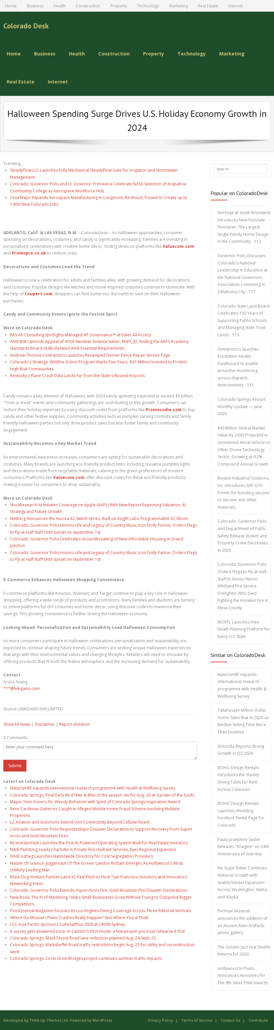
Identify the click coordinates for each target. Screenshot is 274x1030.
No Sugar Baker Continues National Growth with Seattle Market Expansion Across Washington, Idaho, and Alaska (243, 882)
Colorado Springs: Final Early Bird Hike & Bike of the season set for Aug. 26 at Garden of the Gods (102, 795)
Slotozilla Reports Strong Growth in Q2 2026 (241, 749)
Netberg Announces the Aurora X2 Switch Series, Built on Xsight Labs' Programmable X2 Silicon (99, 518)
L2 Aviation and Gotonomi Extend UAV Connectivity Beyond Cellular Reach (80, 822)
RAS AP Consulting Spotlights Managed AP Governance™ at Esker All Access (80, 335)
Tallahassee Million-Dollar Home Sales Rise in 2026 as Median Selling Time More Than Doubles (243, 721)
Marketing (178, 6)
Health (59, 6)
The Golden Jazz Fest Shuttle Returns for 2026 (244, 950)
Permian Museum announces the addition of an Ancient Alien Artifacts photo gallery (242, 921)
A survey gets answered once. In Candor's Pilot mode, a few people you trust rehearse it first (97, 931)
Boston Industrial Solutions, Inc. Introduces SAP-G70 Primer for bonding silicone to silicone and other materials (243, 492)
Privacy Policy (160, 1020)
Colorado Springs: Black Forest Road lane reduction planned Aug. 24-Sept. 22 (83, 938)
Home (11, 6)
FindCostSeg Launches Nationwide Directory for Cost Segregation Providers (81, 856)
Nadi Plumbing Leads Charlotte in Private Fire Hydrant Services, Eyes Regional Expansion (93, 849)
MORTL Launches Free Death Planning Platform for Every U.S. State (244, 629)
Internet (235, 6)
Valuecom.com (178, 246)
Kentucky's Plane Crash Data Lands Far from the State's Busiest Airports (77, 375)
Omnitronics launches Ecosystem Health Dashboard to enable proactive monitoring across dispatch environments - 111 (238, 367)
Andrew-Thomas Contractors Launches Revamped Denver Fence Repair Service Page (90, 355)
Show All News (16, 724)
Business (35, 6)
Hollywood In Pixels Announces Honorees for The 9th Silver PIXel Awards (243, 976)
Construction (88, 6)
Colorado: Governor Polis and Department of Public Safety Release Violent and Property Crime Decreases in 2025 (243, 535)
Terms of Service (196, 1020)
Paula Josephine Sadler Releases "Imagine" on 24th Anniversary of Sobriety (243, 847)
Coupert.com (38, 294)
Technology (148, 6)
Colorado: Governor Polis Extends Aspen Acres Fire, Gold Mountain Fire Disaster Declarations (98, 890)
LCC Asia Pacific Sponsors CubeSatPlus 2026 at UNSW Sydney (67, 924)
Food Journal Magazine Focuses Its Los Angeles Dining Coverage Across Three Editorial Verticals (100, 910)
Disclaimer (45, 724)
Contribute (258, 1020)
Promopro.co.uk (29, 253)
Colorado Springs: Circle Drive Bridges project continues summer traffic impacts (86, 958)
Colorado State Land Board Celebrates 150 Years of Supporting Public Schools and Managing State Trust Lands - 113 (244, 320)
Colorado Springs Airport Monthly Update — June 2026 (242, 406)
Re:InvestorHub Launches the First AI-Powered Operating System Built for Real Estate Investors (98, 843)
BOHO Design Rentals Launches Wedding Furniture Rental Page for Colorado (241, 814)
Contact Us (230, 1020)
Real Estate (208, 6)
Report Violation (74, 724)
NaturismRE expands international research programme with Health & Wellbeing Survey (92, 788)
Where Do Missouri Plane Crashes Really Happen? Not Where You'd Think (79, 917)
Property (118, 6)
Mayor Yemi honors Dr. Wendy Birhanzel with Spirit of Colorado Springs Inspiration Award (95, 802)
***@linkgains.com (21, 688)
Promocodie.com (164, 409)
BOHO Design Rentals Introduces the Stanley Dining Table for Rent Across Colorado (238, 778)
